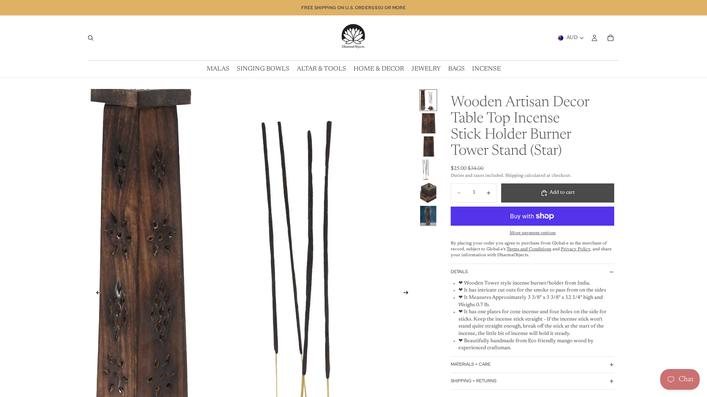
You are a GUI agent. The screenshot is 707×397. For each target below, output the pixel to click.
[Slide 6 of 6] (428, 216)
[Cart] (610, 38)
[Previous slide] (96, 294)
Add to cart (562, 192)
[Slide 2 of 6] (428, 123)
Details (459, 272)
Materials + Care (470, 364)
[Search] (90, 38)
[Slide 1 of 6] (428, 100)
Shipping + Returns (473, 381)
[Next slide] (408, 294)
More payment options (533, 233)
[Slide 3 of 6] (428, 146)
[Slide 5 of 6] (428, 193)
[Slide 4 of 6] (428, 170)
